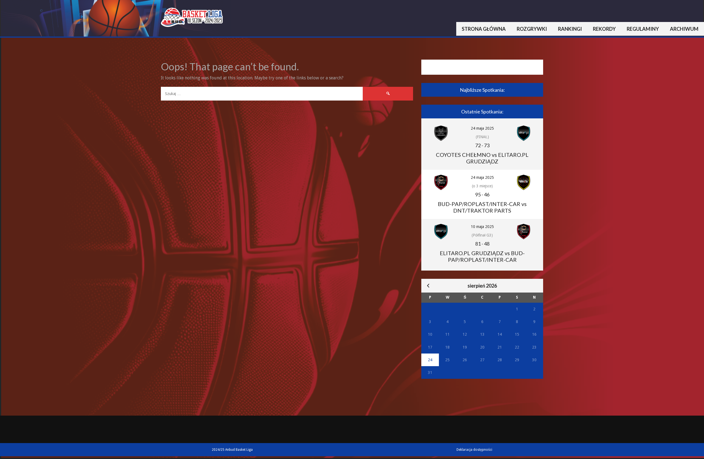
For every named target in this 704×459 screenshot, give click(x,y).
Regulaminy (643, 29)
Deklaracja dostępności (474, 450)
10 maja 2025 (482, 226)
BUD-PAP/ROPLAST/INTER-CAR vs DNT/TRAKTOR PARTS (482, 207)
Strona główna (484, 29)
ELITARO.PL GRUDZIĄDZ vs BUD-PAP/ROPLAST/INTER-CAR (482, 256)
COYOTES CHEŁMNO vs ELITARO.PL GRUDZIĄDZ (482, 158)
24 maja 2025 (482, 128)
